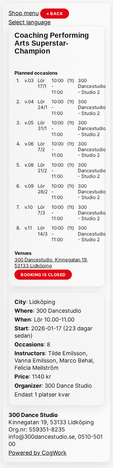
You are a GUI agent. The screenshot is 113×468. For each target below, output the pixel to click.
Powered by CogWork (37, 452)
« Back (54, 13)
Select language (29, 22)
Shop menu (23, 13)
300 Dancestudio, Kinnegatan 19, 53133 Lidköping (51, 263)
